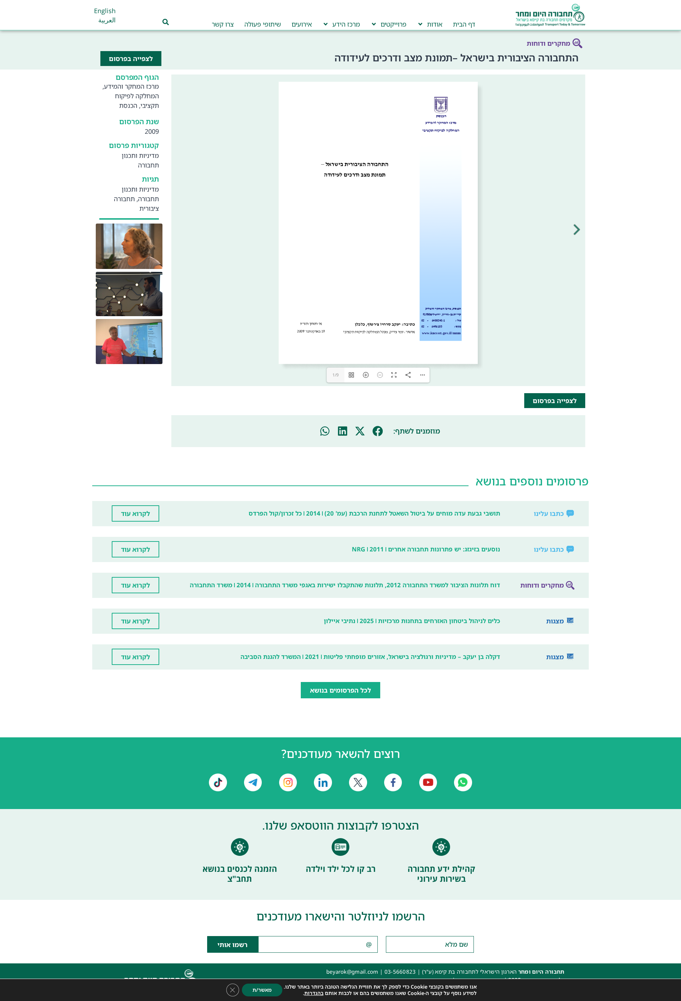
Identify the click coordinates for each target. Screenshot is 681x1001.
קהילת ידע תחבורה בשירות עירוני (441, 873)
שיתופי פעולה (262, 24)
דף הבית (464, 24)
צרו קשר (223, 24)
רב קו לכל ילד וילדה (341, 868)
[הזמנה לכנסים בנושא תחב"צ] (240, 847)
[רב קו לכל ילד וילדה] (340, 847)
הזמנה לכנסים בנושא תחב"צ (240, 873)
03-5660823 (400, 971)
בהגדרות (313, 993)
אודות (434, 24)
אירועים (302, 24)
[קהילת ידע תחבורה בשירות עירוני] (441, 847)
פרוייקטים (393, 24)
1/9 (335, 375)
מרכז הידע (346, 24)
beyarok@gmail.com (352, 971)
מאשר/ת (262, 989)
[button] (378, 431)
